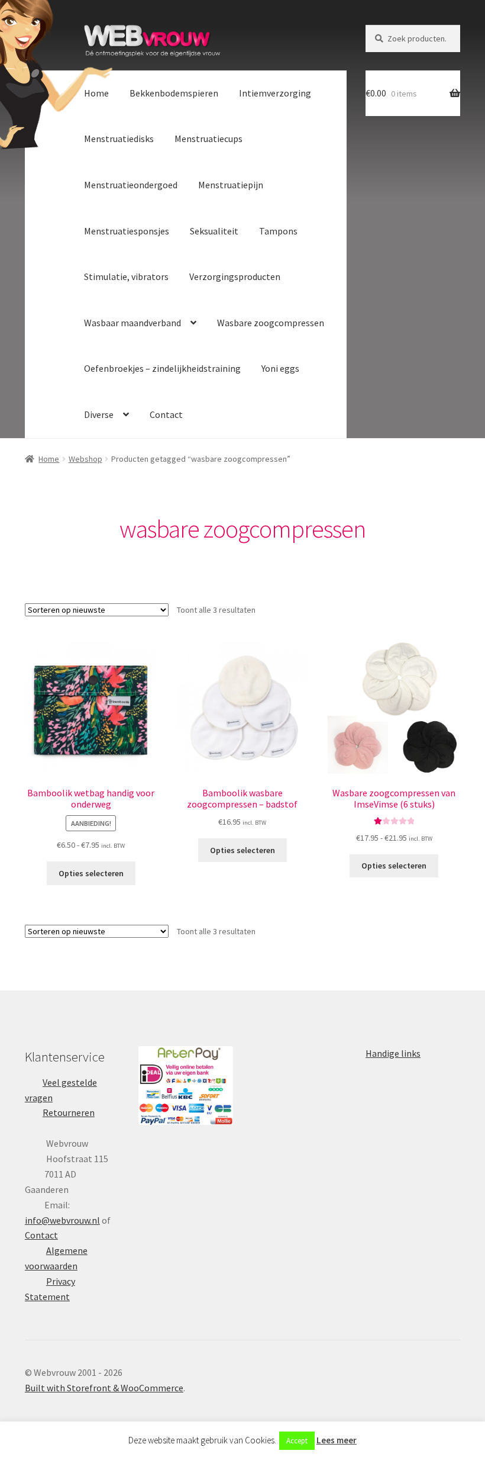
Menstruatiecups (208, 138)
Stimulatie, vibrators (126, 276)
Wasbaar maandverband (132, 323)
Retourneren (69, 1112)
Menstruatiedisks (119, 138)
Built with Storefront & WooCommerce (104, 1388)
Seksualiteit (214, 231)
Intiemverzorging (275, 93)
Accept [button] (297, 1441)
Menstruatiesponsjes (126, 231)
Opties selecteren (91, 873)
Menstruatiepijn (230, 185)
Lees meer (336, 1440)
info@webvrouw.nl (62, 1220)
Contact (166, 414)
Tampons (278, 231)
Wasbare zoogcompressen (270, 323)
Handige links (393, 1053)
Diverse (99, 414)
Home (96, 93)
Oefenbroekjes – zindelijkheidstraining (162, 368)
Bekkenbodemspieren (174, 93)
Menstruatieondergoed (130, 185)
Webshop (85, 458)
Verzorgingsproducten (234, 276)
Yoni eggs (280, 368)
